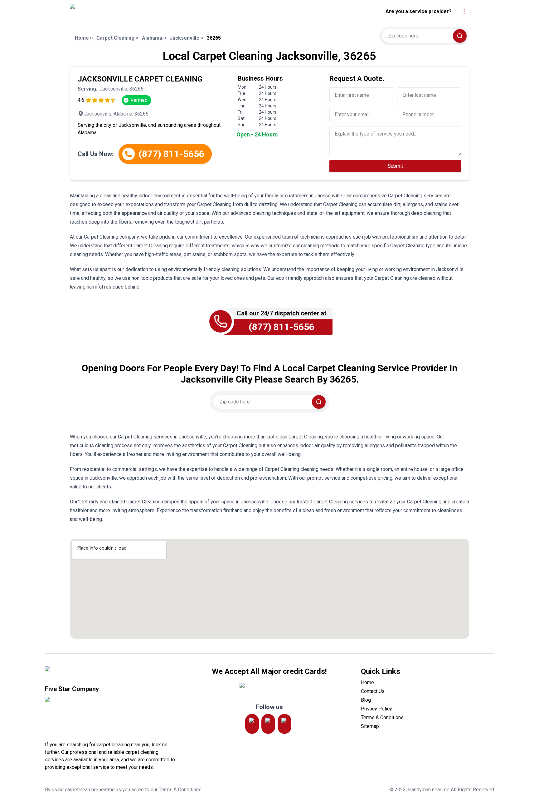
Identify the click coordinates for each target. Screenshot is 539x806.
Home (82, 38)
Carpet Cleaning (115, 38)
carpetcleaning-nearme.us (93, 790)
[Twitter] (268, 724)
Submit (395, 166)
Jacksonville (184, 38)
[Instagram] (252, 724)
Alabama (152, 38)
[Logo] (127, 11)
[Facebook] (284, 724)
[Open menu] (464, 11)
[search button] (460, 36)
